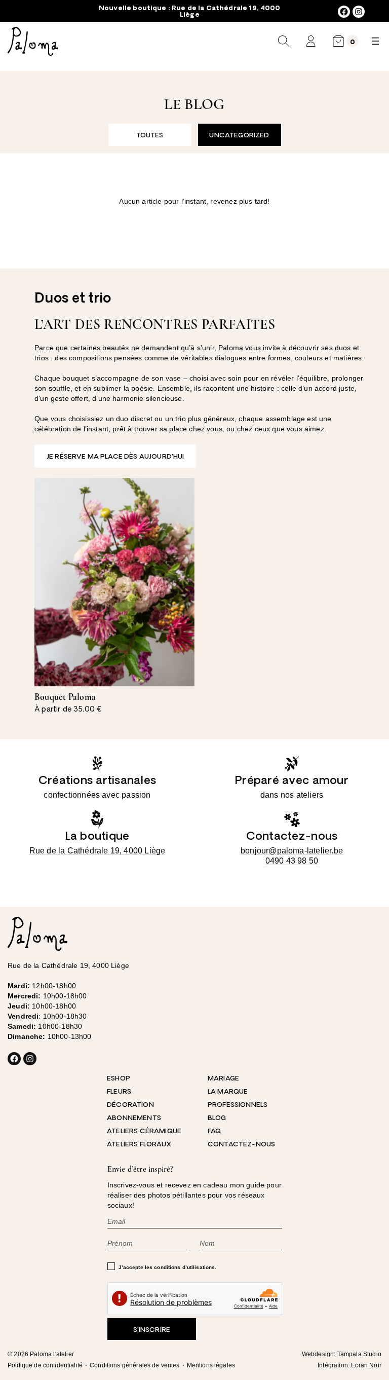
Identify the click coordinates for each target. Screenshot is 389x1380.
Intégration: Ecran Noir (349, 1365)
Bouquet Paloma (65, 696)
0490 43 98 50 (292, 860)
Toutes (150, 135)
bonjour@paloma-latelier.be (292, 850)
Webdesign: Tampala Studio (341, 1354)
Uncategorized (239, 135)
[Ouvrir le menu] (375, 41)
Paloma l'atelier (52, 1354)
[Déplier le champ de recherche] (284, 41)
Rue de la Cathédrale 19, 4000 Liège (97, 850)
